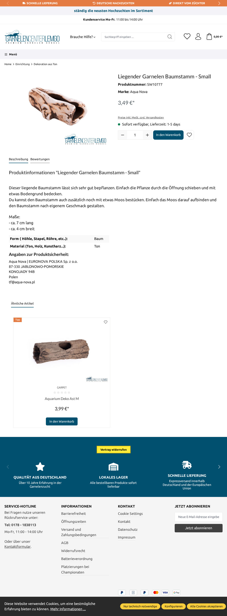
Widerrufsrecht (73, 551)
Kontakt (124, 521)
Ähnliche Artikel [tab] (22, 303)
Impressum (126, 537)
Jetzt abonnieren (198, 528)
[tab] (18, 159)
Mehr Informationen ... (68, 609)
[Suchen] (170, 36)
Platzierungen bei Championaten (75, 569)
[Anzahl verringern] (122, 135)
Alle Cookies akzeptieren (206, 606)
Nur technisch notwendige (140, 606)
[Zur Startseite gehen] (32, 37)
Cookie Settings (130, 514)
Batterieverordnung (76, 559)
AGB (64, 543)
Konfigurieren (173, 606)
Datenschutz (128, 529)
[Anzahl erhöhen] (147, 135)
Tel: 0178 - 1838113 (20, 525)
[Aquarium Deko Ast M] (62, 351)
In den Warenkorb (168, 135)
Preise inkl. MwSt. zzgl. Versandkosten (141, 117)
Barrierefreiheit (73, 514)
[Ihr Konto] (198, 36)
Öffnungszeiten (73, 521)
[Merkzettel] (187, 36)
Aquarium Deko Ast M (62, 398)
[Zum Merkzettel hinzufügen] (189, 135)
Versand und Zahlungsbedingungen (78, 532)
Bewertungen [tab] (40, 159)
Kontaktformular (17, 546)
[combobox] (133, 36)
